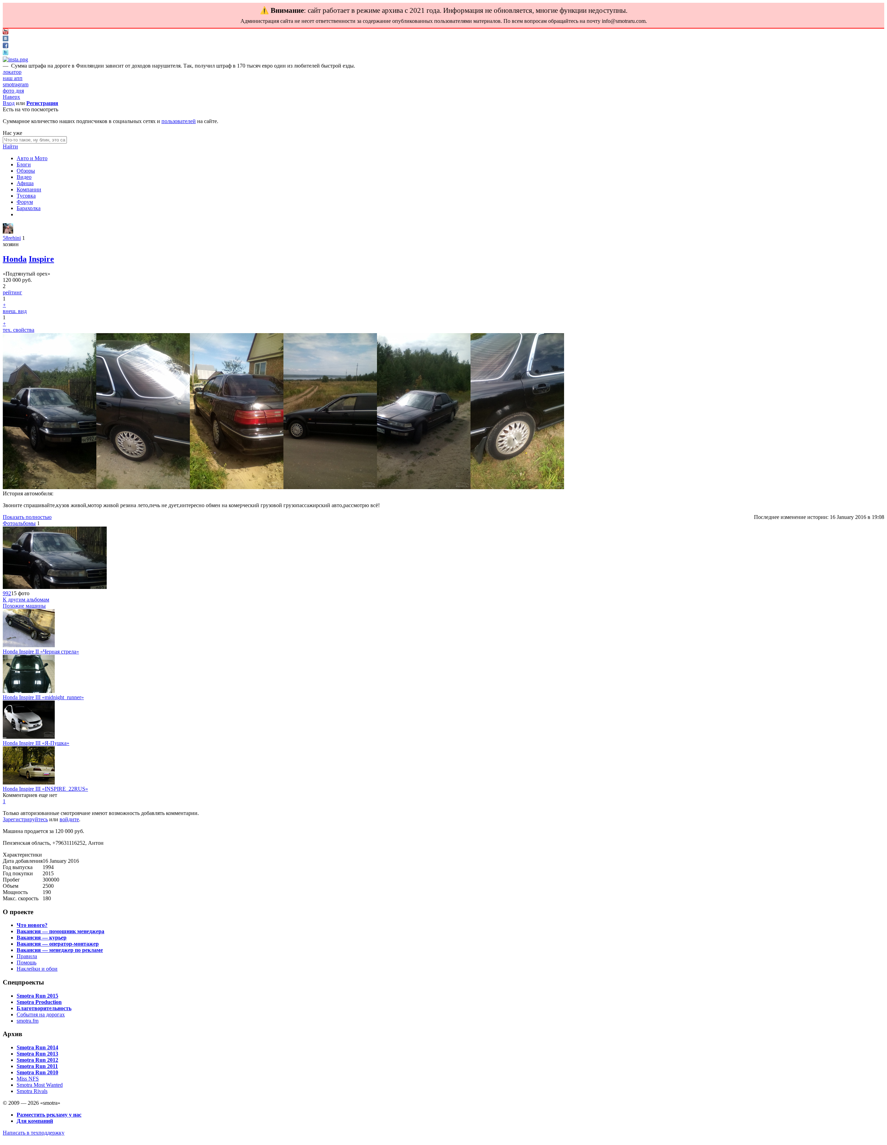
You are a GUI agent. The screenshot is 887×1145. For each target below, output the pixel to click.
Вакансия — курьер (42, 937)
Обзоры (26, 171)
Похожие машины (24, 606)
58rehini (12, 238)
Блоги (24, 164)
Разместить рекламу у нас (49, 1115)
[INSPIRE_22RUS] (29, 783)
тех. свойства (18, 330)
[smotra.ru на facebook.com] (5, 46)
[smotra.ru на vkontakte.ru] (5, 39)
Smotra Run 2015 (37, 996)
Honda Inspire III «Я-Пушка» (36, 743)
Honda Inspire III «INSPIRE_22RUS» (45, 789)
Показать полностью (27, 517)
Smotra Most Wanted (40, 1085)
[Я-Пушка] (29, 737)
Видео (24, 177)
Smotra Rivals (32, 1091)
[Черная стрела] (29, 645)
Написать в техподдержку (33, 1133)
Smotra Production (39, 1002)
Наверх (11, 97)
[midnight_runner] (29, 691)
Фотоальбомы (19, 523)
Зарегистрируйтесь (25, 819)
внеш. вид (15, 311)
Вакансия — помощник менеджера (60, 931)
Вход (9, 103)
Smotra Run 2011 (37, 1066)
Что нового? (32, 925)
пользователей (178, 121)
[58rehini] (8, 232)
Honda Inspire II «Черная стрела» (41, 651)
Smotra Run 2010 (37, 1072)
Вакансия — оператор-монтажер (58, 944)
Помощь (26, 962)
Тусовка (26, 196)
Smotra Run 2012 (37, 1060)
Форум (25, 202)
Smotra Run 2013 (37, 1054)
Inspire (41, 258)
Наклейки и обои (37, 969)
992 (7, 593)
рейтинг (12, 292)
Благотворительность (44, 1008)
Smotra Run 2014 (37, 1047)
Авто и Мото (32, 158)
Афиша (25, 183)
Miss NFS (28, 1079)
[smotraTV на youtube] (5, 32)
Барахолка (29, 208)
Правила (27, 956)
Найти (10, 146)
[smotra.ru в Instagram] (15, 59)
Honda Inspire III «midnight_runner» (43, 697)
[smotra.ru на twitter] (5, 53)
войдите (69, 819)
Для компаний (35, 1121)
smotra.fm (27, 1021)
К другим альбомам (26, 599)
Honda (15, 258)
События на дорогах (41, 1014)
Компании (29, 189)
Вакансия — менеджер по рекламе (60, 950)
